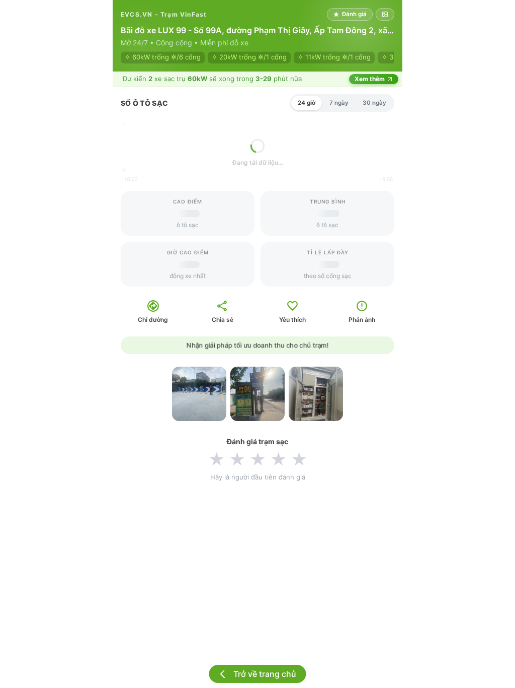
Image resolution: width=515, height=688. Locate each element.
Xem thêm (370, 79)
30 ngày (374, 102)
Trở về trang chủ (264, 674)
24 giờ (306, 102)
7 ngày (339, 102)
